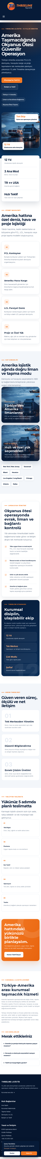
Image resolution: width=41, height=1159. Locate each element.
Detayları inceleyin (10, 1148)
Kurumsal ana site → (8, 1092)
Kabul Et (29, 1153)
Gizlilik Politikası (6, 1132)
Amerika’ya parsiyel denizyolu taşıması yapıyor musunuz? (20, 1045)
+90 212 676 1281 (7, 1138)
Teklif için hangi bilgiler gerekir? (16, 1063)
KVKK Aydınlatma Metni (9, 1129)
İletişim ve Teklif (9, 87)
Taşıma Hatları (6, 1111)
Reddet (12, 1153)
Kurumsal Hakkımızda (8, 1108)
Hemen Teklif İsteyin (14, 954)
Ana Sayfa (4, 1105)
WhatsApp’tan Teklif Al (12, 80)
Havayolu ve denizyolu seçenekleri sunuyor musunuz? (19, 1054)
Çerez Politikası (6, 1135)
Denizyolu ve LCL (7, 1114)
